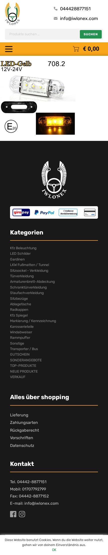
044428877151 (75, 9)
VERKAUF (17, 377)
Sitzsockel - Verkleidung (29, 270)
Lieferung (19, 415)
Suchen (91, 34)
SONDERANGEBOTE (26, 360)
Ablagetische (20, 304)
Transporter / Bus (24, 349)
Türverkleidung (22, 276)
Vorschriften (21, 437)
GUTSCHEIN (20, 354)
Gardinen (17, 259)
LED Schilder (20, 253)
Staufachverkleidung (27, 293)
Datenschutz (22, 445)
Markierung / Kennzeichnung (33, 321)
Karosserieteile (22, 327)
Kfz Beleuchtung (23, 248)
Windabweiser (21, 332)
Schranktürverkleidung (28, 287)
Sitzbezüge (19, 299)
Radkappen (19, 310)
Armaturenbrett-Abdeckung (32, 282)
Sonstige (17, 343)
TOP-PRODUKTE (23, 366)
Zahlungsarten (24, 422)
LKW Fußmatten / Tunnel (29, 265)
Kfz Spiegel (19, 315)
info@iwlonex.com (79, 18)
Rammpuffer (20, 338)
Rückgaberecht (24, 430)
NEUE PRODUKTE (24, 371)
